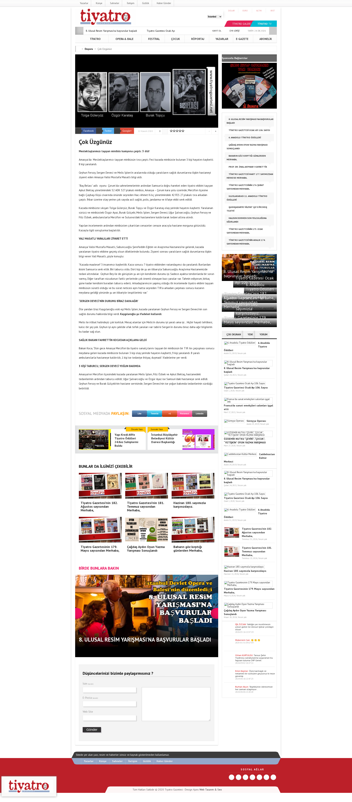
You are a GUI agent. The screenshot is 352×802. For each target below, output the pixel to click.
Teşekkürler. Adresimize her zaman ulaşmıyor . (254, 688)
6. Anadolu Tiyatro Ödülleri (244, 137)
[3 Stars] (177, 130)
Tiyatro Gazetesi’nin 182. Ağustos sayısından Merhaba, (257, 532)
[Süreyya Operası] (234, 420)
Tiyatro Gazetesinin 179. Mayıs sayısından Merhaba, (247, 320)
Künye (98, 3)
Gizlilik (145, 3)
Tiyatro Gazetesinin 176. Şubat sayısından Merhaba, (245, 187)
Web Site (88, 711)
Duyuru (89, 49)
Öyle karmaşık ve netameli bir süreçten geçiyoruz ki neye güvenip (255, 673)
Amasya (83, 159)
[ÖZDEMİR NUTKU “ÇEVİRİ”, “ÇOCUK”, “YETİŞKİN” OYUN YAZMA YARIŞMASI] (248, 435)
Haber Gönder (163, 3)
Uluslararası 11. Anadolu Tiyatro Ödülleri (247, 198)
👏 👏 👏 (255, 640)
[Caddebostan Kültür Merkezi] (240, 454)
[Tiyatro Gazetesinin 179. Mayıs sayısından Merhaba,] (248, 585)
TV (264, 23)
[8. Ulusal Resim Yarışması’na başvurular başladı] (248, 364)
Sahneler (114, 3)
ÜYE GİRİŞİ (234, 30)
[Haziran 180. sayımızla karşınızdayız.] (244, 566)
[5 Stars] (183, 130)
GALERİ (241, 23)
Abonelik (265, 39)
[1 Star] (171, 130)
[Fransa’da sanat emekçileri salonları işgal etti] (248, 401)
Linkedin (199, 413)
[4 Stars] (180, 130)
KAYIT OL (216, 30)
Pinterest (184, 413)
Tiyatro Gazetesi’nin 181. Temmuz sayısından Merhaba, (257, 551)
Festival (153, 39)
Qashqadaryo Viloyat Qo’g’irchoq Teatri (247, 209)
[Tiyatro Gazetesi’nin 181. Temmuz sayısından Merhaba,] (232, 556)
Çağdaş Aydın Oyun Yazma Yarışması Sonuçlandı (247, 146)
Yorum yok (241, 353)
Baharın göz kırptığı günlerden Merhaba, (246, 157)
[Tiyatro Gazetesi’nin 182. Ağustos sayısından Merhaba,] (232, 537)
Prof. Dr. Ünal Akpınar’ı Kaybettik (247, 166)
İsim (88, 683)
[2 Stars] (174, 130)
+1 (169, 413)
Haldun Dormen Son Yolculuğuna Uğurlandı (247, 220)
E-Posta (90, 697)
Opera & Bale (124, 39)
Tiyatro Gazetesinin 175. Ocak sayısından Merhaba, (245, 231)
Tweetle (154, 413)
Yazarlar (83, 3)
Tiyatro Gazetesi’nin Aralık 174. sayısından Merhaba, (246, 242)
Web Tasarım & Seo (210, 789)
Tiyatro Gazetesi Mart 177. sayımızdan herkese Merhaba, (250, 176)
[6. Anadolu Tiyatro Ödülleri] (240, 342)
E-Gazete (242, 39)
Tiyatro (95, 39)
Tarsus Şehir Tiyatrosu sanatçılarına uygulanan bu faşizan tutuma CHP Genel (254, 658)
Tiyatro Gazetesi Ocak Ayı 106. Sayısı (249, 130)
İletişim (130, 3)
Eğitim (149, 247)
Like (139, 413)
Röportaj (197, 39)
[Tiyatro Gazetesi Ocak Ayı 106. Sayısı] (244, 383)
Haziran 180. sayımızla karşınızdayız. (248, 309)
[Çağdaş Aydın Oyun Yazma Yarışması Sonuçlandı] (248, 606)
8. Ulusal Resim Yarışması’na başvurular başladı (111, 30)
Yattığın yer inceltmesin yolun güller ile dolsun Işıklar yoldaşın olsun (254, 627)
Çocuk (175, 39)
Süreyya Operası (256, 421)
